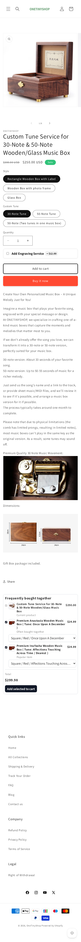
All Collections (18, 757)
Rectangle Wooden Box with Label (31, 179)
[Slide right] (49, 123)
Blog (11, 795)
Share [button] (11, 581)
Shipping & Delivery (21, 766)
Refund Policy (17, 830)
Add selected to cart (21, 689)
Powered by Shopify (52, 925)
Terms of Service (19, 849)
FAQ (11, 785)
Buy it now (40, 281)
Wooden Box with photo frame (29, 188)
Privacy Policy (17, 839)
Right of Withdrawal (21, 875)
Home (12, 748)
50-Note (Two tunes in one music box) (34, 223)
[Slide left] (31, 123)
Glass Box (14, 197)
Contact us (15, 804)
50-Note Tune (46, 214)
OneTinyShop (34, 925)
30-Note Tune (16, 214)
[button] (8, 9)
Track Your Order (19, 776)
